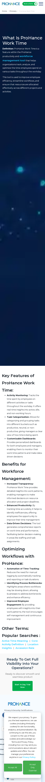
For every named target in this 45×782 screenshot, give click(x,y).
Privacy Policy (28, 757)
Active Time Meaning (15, 640)
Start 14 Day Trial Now (22, 685)
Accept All (12, 767)
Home (4, 11)
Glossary (12, 11)
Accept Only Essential (32, 767)
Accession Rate (25, 648)
